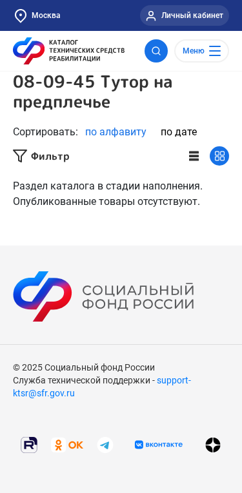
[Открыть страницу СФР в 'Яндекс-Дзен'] (213, 445)
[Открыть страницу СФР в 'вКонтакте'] (158, 444)
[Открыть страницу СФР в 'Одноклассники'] (67, 444)
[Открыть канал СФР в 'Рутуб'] (29, 444)
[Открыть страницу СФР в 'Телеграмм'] (105, 444)
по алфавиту (115, 132)
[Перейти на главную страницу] (69, 50)
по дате (179, 132)
